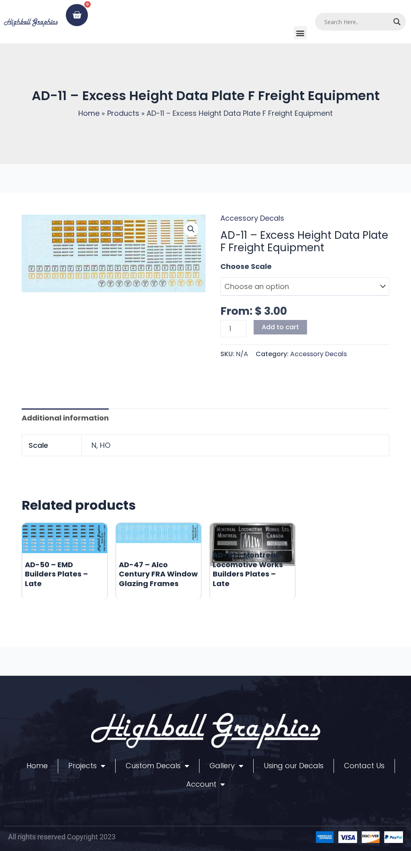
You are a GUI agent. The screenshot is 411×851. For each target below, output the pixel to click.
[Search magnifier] (397, 21)
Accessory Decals (252, 218)
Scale (230, 266)
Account (201, 784)
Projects (82, 766)
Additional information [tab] (65, 418)
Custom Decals (153, 766)
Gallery (222, 766)
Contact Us (364, 766)
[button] (300, 32)
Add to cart (280, 327)
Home (37, 766)
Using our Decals (294, 766)
